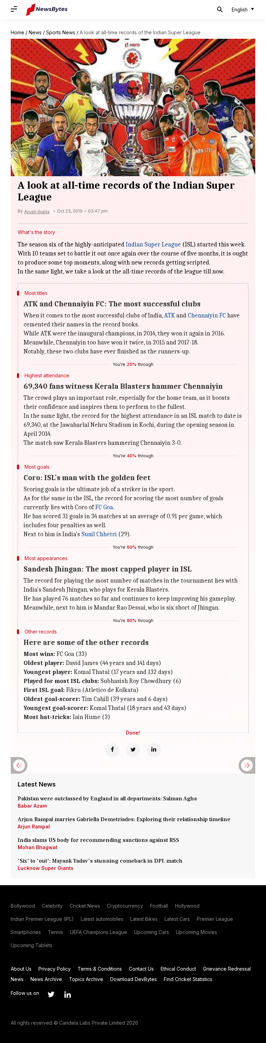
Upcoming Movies (196, 932)
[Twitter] (133, 750)
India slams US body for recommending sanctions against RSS (98, 840)
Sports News (60, 32)
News (35, 32)
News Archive (46, 979)
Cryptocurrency (125, 906)
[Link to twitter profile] (51, 994)
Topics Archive (86, 979)
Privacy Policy (54, 969)
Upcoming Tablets (31, 945)
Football (159, 906)
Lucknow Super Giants (45, 868)
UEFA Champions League (98, 932)
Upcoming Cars (151, 932)
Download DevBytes (133, 979)
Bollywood (23, 906)
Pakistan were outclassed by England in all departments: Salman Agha (107, 798)
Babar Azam (32, 806)
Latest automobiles (102, 919)
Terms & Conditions (100, 969)
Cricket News (85, 906)
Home (17, 32)
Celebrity (52, 906)
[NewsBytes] (47, 9)
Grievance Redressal (227, 969)
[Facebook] (112, 750)
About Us (21, 969)
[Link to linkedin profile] (67, 994)
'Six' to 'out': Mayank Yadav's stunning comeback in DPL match (101, 860)
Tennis (55, 932)
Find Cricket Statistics (188, 979)
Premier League (215, 919)
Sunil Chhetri (99, 534)
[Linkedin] (154, 750)
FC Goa (104, 507)
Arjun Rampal (34, 826)
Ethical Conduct (178, 969)
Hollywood (187, 906)
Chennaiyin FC (207, 315)
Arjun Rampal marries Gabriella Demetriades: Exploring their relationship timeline (124, 819)
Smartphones (26, 932)
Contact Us (141, 969)
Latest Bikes (144, 919)
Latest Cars (177, 919)
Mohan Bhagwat (37, 847)
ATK (169, 315)
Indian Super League (153, 244)
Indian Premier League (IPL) (42, 919)
